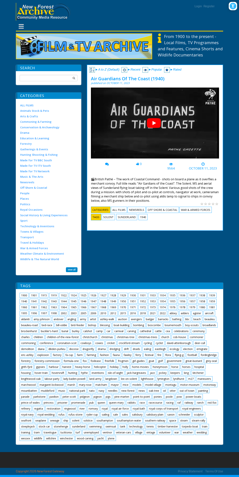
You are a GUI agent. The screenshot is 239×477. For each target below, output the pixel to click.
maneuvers (204, 379)
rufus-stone (76, 414)
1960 (24, 307)
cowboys (85, 343)
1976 (173, 307)
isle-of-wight (115, 373)
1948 (103, 301)
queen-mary (116, 402)
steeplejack (28, 426)
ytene (111, 438)
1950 (123, 301)
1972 (143, 307)
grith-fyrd (26, 367)
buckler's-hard (49, 331)
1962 (44, 307)
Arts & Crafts (29, 116)
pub (91, 402)
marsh (71, 384)
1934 (163, 295)
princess (49, 402)
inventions (98, 373)
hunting (72, 373)
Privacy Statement (190, 471)
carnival (118, 331)
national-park (77, 390)
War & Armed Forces (34, 248)
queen (101, 402)
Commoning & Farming (36, 121)
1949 (113, 301)
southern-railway (155, 420)
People (25, 193)
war (176, 432)
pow (179, 396)
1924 (74, 295)
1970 (123, 307)
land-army (95, 379)
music (61, 390)
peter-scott (69, 396)
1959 (212, 301)
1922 (64, 295)
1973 (153, 307)
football (192, 355)
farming (91, 355)
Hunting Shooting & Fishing (39, 154)
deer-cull (200, 343)
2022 (163, 313)
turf (78, 432)
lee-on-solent (129, 379)
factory (57, 355)
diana (41, 349)
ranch (200, 402)
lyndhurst (178, 379)
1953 (153, 301)
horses (186, 367)
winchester (66, 438)
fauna (116, 355)
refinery (25, 408)
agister (197, 313)
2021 (153, 313)
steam (184, 420)
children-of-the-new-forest (63, 337)
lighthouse (147, 379)
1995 (24, 313)
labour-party (52, 379)
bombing (138, 325)
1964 (64, 307)
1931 (143, 295)
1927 (103, 295)
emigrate (202, 349)
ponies (158, 396)
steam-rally (198, 420)
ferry (138, 355)
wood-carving (85, 438)
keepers (175, 373)
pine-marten (121, 396)
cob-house (179, 337)
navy (101, 390)
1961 (34, 307)
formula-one (71, 361)
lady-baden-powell (74, 379)
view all (72, 269)
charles (25, 337)
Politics (25, 204)
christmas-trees (147, 337)
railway (189, 402)
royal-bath (139, 408)
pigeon (98, 396)
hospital (199, 367)
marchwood (28, 384)
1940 (143, 217)
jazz (152, 373)
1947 (93, 301)
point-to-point (141, 396)
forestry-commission (47, 361)
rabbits (132, 402)
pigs (108, 396)
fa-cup (69, 355)
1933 (153, 295)
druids (136, 349)
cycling (148, 343)
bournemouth (173, 325)
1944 (64, 301)
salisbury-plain (154, 414)
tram (37, 432)
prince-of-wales (30, 402)
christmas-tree (125, 337)
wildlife (38, 438)
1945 (74, 301)
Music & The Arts (31, 176)
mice (125, 384)
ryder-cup (92, 414)
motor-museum (189, 384)
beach (197, 319)
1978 (182, 307)
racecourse (155, 402)
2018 (143, 313)
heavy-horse (82, 367)
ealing (147, 349)
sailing (105, 414)
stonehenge (61, 426)
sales (125, 414)
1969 (113, 307)
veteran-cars (123, 432)
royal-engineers (191, 408)
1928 (113, 295)
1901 (34, 295)
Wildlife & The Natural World (39, 259)
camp (99, 331)
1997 (44, 313)
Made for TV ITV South (35, 165)
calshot (87, 331)
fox (85, 361)
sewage (54, 420)
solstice (88, 420)
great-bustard (193, 361)
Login (198, 6)
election (188, 349)
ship (65, 420)
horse (174, 367)
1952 (143, 301)
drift (126, 349)
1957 (192, 301)
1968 (103, 307)
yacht (100, 438)
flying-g (179, 355)
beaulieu (210, 319)
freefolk (109, 361)
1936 (182, 295)
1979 (192, 307)
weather (188, 432)
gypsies (40, 367)
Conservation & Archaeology (39, 127)
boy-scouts (192, 325)
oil (164, 390)
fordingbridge (209, 355)
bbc (187, 319)
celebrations (181, 331)
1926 (93, 295)
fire (159, 355)
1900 (24, 295)
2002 (64, 313)
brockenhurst (29, 331)
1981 (212, 307)
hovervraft (58, 373)
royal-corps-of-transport (163, 408)
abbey (173, 313)
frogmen (123, 361)
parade (25, 396)
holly (125, 367)
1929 (123, 295)
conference (46, 343)
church (165, 337)
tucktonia (66, 432)
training (25, 432)
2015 (123, 313)
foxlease (96, 361)
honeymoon (160, 367)
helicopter (100, 367)
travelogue (50, 432)
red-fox (212, 402)
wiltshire (51, 438)
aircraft (209, 313)
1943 (54, 301)
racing (169, 402)
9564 (171, 168)
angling (71, 319)
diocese (74, 349)
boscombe (154, 325)
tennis (150, 426)
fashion (104, 355)
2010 (103, 313)
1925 (83, 295)
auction (122, 319)
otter (173, 390)
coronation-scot (67, 343)
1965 (74, 307)
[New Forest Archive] (44, 12)
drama (102, 349)
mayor (115, 384)
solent (108, 217)
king (186, 373)
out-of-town (187, 390)
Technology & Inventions (37, 226)
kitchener (198, 373)
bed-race (47, 325)
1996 (34, 313)
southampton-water (129, 420)
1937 (192, 295)
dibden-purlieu (56, 349)
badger (150, 319)
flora (168, 355)
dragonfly (88, 349)
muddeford (47, 390)
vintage (150, 432)
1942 (44, 301)
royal (105, 408)
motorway (209, 384)
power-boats (193, 396)
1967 (93, 307)
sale (115, 414)
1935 (173, 295)
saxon (171, 414)
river (82, 408)
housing (26, 373)
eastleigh (160, 349)
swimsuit (110, 426)
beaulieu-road (29, 325)
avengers (136, 319)
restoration (53, 408)
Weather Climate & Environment (42, 253)
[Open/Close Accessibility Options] (233, 6)
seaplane (40, 420)
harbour (53, 367)
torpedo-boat (190, 426)
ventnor (107, 432)
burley (75, 331)
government (174, 361)
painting (203, 390)
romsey (93, 408)
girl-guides (138, 361)
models (136, 384)
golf (160, 361)
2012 (113, 313)
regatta (38, 408)
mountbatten (29, 390)
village (138, 432)
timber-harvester (168, 426)
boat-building (121, 325)
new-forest (128, 390)
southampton (105, 420)
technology (136, 426)
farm (80, 355)
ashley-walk (107, 319)
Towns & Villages (32, 231)
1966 (83, 307)
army (83, 319)
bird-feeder (77, 325)
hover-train (41, 373)
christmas (107, 337)
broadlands (209, 325)
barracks (163, 319)
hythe (84, 373)
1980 (202, 307)
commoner (196, 337)
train (204, 426)
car (108, 331)
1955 (173, 301)
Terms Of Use (214, 471)
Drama (24, 132)
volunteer (164, 432)
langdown (111, 379)
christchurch (90, 337)
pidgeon (85, 396)
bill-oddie (61, 325)
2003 (74, 313)
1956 (182, 301)
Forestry (26, 143)
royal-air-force (120, 408)
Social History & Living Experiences (44, 215)
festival (149, 355)
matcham (101, 384)
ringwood (70, 408)
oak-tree (154, 390)
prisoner (62, 402)
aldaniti (25, 319)
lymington (163, 379)
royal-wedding (46, 414)
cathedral (145, 331)
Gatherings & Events (34, 149)
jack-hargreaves (136, 373)
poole (169, 396)
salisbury (137, 414)
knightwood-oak (31, 379)
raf (179, 402)
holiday (114, 367)
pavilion (54, 396)
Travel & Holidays (32, 242)
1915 (44, 295)
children (38, 337)
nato (92, 390)
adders (185, 313)
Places (24, 198)
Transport (27, 237)
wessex (25, 438)
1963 (54, 307)
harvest (66, 367)
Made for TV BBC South (36, 160)
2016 (133, 313)
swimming (95, 426)
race (142, 402)
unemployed (91, 432)
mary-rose (85, 384)
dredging (115, 349)
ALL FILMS (26, 105)
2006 (93, 313)
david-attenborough (179, 343)
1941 (34, 301)
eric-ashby (27, 355)
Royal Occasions (31, 209)
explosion (43, 355)
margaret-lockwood (51, 384)
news (142, 390)
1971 (133, 307)
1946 (83, 301)
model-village (153, 384)
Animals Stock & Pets (34, 110)
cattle (158, 331)
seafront (26, 420)
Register (209, 6)
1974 (163, 307)
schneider (184, 414)
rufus (61, 414)
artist (93, 319)
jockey (163, 373)
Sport (24, 220)
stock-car (44, 426)
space (172, 420)
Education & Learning (34, 138)
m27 (191, 379)
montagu (170, 384)
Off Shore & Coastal (33, 187)
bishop (92, 325)
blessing (105, 325)
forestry (26, 361)
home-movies (140, 367)
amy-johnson (42, 319)
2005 (83, 313)
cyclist (159, 343)
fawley (127, 355)
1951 (133, 301)
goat (151, 361)
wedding (202, 432)
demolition (27, 349)
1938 (202, 295)
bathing (176, 319)
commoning (28, 343)
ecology (174, 349)
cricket (111, 343)
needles (112, 390)
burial (65, 331)
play (155, 124)
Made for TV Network (34, 171)
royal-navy (27, 414)
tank (122, 426)
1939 (212, 295)
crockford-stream (129, 343)
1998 (54, 313)
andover (58, 319)
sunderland (127, 217)
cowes (99, 343)
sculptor (199, 414)
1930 (133, 295)
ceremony (199, 331)
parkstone (39, 396)
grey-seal (211, 361)
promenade (78, 402)
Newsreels (27, 182)
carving (131, 331)
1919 (54, 295)
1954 (163, 301)
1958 (202, 301)
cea (168, 331)
